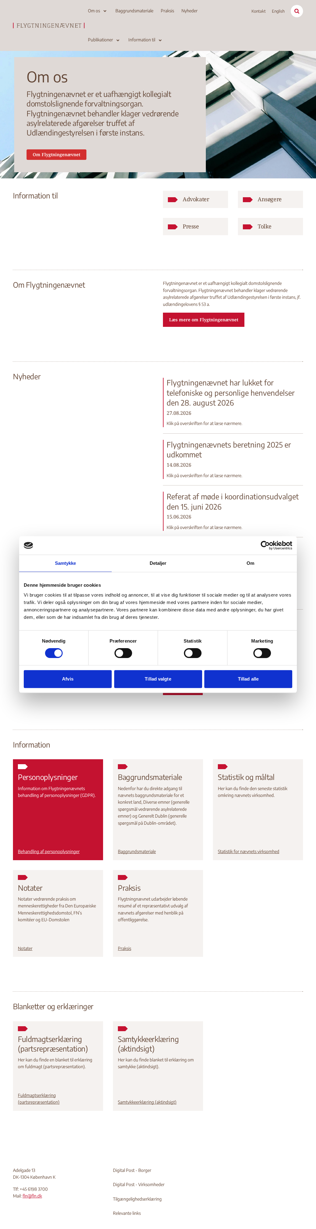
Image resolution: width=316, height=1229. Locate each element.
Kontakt (259, 11)
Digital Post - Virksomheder (138, 1184)
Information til (141, 39)
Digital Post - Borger (132, 1170)
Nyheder (189, 10)
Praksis (167, 10)
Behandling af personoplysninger (49, 851)
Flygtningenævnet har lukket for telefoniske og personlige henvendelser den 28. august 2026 (231, 392)
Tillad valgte (158, 678)
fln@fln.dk (32, 1195)
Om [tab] (250, 563)
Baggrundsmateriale (134, 10)
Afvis (67, 678)
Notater (25, 948)
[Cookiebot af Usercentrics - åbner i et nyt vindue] (265, 545)
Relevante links (127, 1213)
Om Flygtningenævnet (56, 154)
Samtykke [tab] (65, 563)
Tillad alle (248, 678)
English (278, 11)
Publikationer (100, 39)
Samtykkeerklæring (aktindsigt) (147, 1102)
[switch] (123, 653)
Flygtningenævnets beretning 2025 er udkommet (229, 449)
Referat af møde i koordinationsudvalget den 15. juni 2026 (233, 501)
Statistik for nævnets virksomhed (248, 851)
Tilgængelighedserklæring (137, 1199)
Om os (94, 10)
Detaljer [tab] (158, 563)
